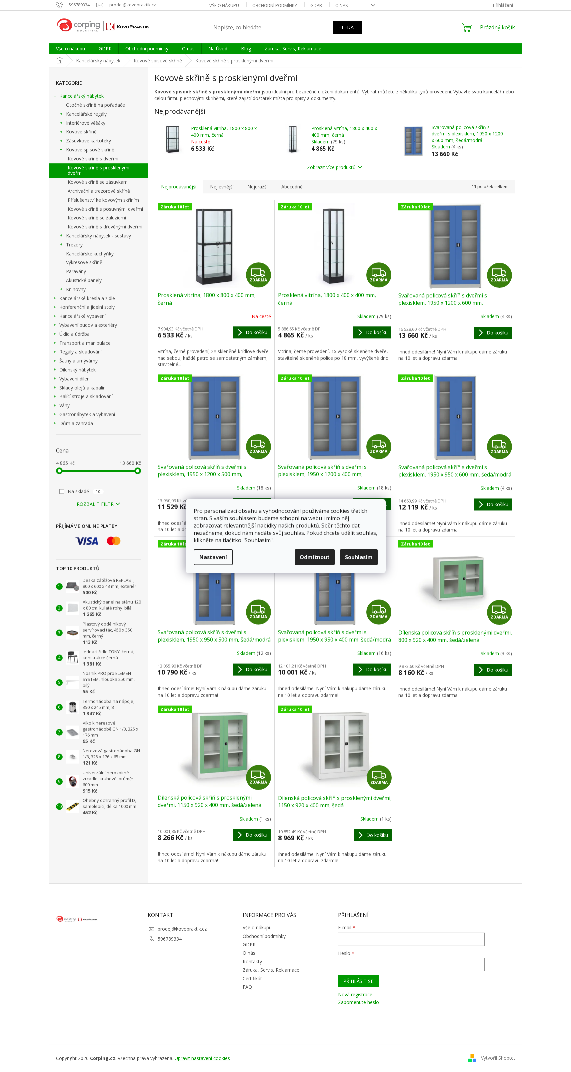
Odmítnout (315, 557)
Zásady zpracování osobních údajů (227, 590)
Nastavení (213, 557)
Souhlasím (359, 557)
